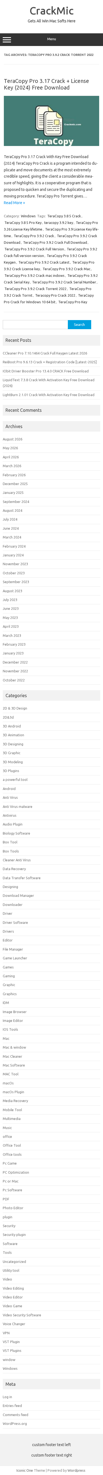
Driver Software (15, 922)
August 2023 (12, 591)
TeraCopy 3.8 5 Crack (64, 216)
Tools (7, 1252)
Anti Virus (10, 797)
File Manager (13, 949)
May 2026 (10, 448)
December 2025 (15, 484)
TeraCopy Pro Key (72, 302)
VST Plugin (11, 1342)
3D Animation (13, 735)
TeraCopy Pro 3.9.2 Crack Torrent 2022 (35, 289)
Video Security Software (22, 1315)
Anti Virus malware (17, 806)
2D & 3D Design (15, 708)
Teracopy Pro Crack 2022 (55, 295)
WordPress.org (15, 1423)
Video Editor (13, 1297)
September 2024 (16, 502)
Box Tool (10, 842)
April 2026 (11, 457)
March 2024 (12, 537)
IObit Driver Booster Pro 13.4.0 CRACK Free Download (46, 371)
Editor (8, 940)
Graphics (10, 994)
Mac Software (14, 1065)
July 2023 (10, 600)
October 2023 (14, 573)
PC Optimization (16, 1172)
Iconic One (24, 1470)
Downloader (13, 904)
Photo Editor (13, 1208)
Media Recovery (15, 1101)
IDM (6, 1003)
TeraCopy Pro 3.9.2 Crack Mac (66, 269)
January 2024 (13, 555)
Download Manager (18, 895)
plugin (7, 1217)
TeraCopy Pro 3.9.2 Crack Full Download (55, 242)
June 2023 (11, 608)
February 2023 (14, 644)
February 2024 (14, 546)
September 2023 (16, 582)
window (9, 1360)
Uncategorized (14, 1261)
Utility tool (11, 1270)
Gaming (9, 976)
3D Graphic (11, 753)
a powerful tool (15, 779)
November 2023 (15, 564)
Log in (7, 1397)
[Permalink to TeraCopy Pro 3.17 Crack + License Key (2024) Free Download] (51, 144)
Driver (7, 913)
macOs (8, 1083)
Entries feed (12, 1406)
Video (7, 1279)
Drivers (8, 931)
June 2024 (11, 528)
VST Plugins (12, 1350)
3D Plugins (11, 771)
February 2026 (14, 475)
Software (10, 1244)
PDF (6, 1199)
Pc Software (12, 1190)
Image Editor (13, 1020)
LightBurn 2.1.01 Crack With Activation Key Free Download (48, 395)
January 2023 (13, 653)
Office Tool (12, 1145)
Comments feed (15, 1415)
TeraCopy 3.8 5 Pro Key (22, 222)
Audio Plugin (13, 824)
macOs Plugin (13, 1092)
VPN (6, 1333)
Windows (28, 216)
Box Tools (11, 851)
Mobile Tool (12, 1110)
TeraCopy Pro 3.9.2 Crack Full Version (34, 249)
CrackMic (52, 10)
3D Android (12, 726)
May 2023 (10, 617)
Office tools (12, 1154)
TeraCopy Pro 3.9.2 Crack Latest (43, 262)
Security (9, 1226)
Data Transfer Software (22, 878)
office (7, 1136)
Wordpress (76, 1470)
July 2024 (10, 519)
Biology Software (16, 833)
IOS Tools (10, 1029)
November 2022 (15, 671)
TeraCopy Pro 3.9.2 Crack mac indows (34, 275)
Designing (10, 887)
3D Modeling (13, 762)
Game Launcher (15, 958)
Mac (6, 1038)
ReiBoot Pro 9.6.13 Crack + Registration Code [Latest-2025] (50, 362)
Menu (51, 39)
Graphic (9, 985)
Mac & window (14, 1047)
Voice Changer (14, 1324)
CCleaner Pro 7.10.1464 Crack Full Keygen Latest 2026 (45, 353)
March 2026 (12, 466)
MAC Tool (10, 1074)
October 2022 (14, 680)
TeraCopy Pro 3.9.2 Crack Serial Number (64, 282)
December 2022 (15, 662)
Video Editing (13, 1288)
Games (8, 967)
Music (7, 1128)
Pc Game (10, 1163)
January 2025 (13, 492)
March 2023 (12, 635)
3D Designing (13, 744)
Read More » (14, 203)
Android (9, 789)
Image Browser (15, 1012)
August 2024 (12, 510)
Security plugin (14, 1234)
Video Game (12, 1306)
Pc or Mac (10, 1181)
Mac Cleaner (12, 1056)
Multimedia (12, 1119)
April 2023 (11, 626)
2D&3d (8, 717)
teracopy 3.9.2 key (58, 222)
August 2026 (12, 439)
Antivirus (9, 815)
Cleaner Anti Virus (17, 860)
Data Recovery (14, 869)
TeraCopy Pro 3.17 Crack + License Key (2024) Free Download (46, 84)
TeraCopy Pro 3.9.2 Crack (34, 236)
